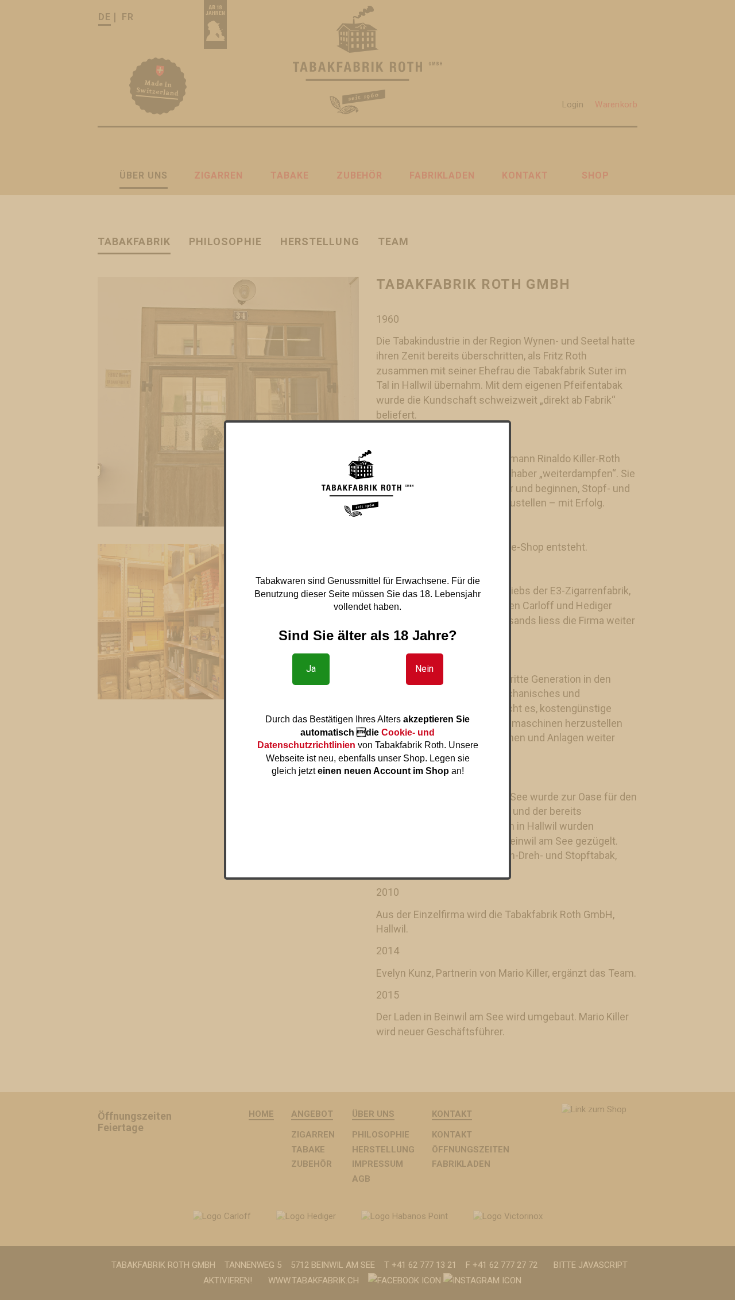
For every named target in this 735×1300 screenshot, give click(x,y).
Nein (424, 668)
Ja (311, 668)
